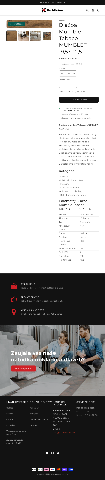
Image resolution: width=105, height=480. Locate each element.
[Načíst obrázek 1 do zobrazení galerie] (11, 36)
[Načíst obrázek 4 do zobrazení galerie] (47, 36)
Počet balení (64, 80)
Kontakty (10, 425)
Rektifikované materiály (73, 195)
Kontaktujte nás (23, 368)
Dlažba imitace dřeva (71, 180)
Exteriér (64, 184)
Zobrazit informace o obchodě (76, 118)
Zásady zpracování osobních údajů (15, 441)
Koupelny (34, 408)
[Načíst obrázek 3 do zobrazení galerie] (35, 36)
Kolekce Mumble (69, 187)
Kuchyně (34, 413)
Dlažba (64, 176)
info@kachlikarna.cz (64, 432)
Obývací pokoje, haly (71, 191)
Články (9, 419)
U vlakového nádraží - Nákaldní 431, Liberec (41, 314)
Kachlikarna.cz (49, 474)
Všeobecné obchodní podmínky (16, 432)
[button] (5, 10)
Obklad (9, 408)
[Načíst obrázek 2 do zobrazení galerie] (23, 36)
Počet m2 (63, 68)
